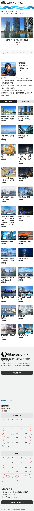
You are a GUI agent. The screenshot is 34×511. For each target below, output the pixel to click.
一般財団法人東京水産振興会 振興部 (14, 492)
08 (24, 52)
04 (10, 52)
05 (14, 52)
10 (31, 52)
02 (3, 52)
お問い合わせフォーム (17, 502)
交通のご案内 (17, 373)
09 (27, 52)
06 (17, 52)
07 (20, 52)
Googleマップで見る (7, 401)
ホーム (5, 11)
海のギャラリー (13, 11)
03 (7, 52)
